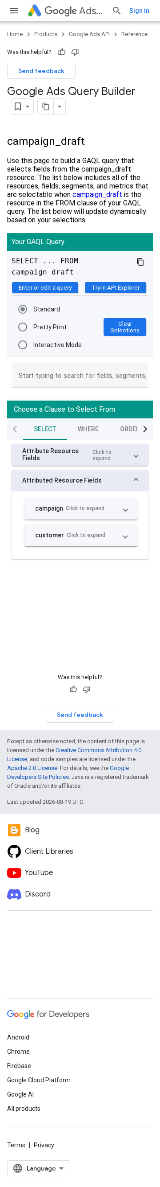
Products (45, 34)
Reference (134, 34)
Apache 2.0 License (32, 768)
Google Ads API (89, 34)
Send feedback (41, 71)
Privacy (44, 1145)
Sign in (139, 10)
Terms (16, 1145)
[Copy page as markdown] (46, 106)
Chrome (18, 1051)
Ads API (91, 11)
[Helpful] (61, 52)
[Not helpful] (75, 52)
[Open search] (117, 10)
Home (15, 34)
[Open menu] (14, 10)
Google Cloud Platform (39, 1080)
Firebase (19, 1065)
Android (18, 1037)
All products (23, 1108)
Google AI (20, 1094)
